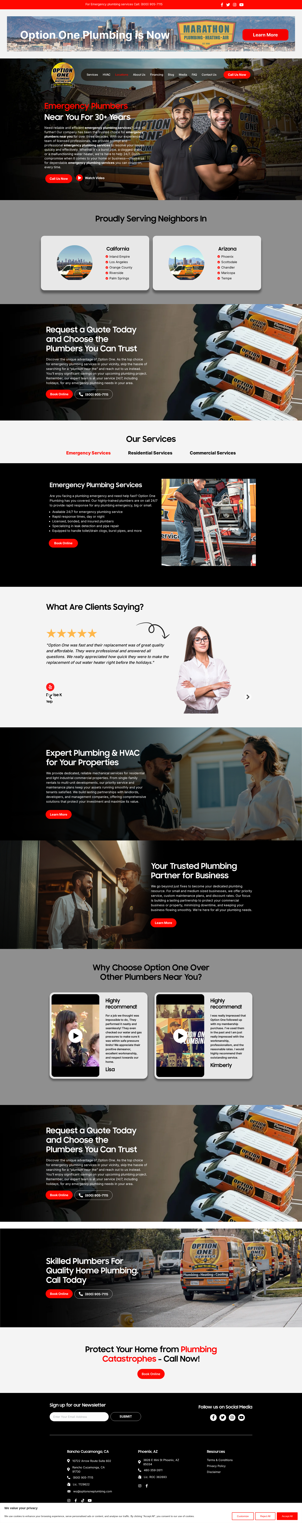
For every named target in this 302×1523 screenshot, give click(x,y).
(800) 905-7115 (152, 4)
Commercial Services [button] (213, 452)
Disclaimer (214, 1470)
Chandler (228, 267)
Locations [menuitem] (121, 74)
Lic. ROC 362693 (155, 1475)
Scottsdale (229, 262)
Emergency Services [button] (88, 452)
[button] (91, 179)
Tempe (226, 278)
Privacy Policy (216, 1464)
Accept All (287, 1516)
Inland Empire (119, 256)
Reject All (265, 1516)
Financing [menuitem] (156, 74)
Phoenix (227, 256)
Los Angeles (118, 262)
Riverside (116, 273)
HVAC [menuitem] (106, 74)
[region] (151, 1513)
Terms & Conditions (220, 1458)
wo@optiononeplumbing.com (92, 1489)
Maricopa (228, 273)
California (117, 249)
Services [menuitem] (92, 74)
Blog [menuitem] (171, 74)
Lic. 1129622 (81, 1482)
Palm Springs (119, 278)
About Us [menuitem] (139, 74)
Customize (243, 1516)
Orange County (120, 267)
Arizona (227, 249)
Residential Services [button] (150, 452)
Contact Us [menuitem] (209, 74)
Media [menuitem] (183, 74)
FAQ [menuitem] (194, 74)
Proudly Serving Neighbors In (151, 219)
